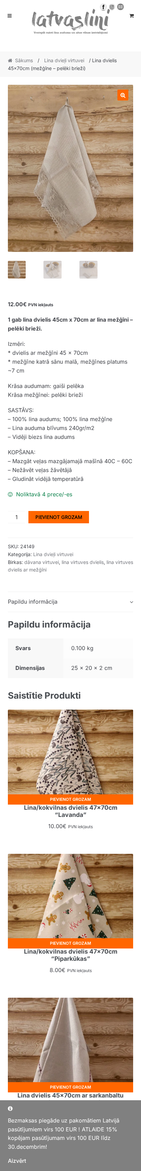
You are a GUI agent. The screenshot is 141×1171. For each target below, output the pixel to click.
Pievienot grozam (58, 517)
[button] (122, 95)
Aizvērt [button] (17, 1160)
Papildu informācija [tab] (32, 601)
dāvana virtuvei (41, 562)
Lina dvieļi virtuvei (64, 60)
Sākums (24, 60)
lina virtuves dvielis (83, 562)
